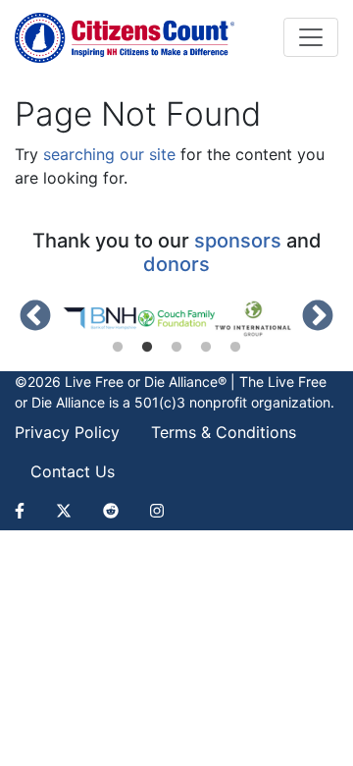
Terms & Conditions (223, 432)
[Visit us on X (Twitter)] (63, 510)
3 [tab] (176, 347)
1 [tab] (117, 347)
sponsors (237, 240)
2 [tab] (147, 347)
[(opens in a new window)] (100, 319)
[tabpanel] (100, 319)
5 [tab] (235, 347)
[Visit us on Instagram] (156, 510)
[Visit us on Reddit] (110, 510)
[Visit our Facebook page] (27, 510)
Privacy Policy (67, 432)
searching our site (109, 154)
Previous (35, 317)
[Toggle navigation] (310, 37)
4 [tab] (206, 347)
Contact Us (72, 471)
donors (176, 264)
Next (317, 317)
